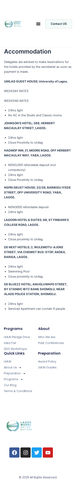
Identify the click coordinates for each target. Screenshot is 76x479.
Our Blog (10, 385)
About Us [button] (10, 367)
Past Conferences (51, 343)
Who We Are (46, 337)
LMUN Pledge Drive (17, 337)
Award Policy (47, 361)
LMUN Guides (47, 367)
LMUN (7, 361)
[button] (38, 24)
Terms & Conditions (18, 391)
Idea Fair (10, 343)
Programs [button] (11, 379)
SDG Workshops (15, 349)
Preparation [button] (12, 373)
